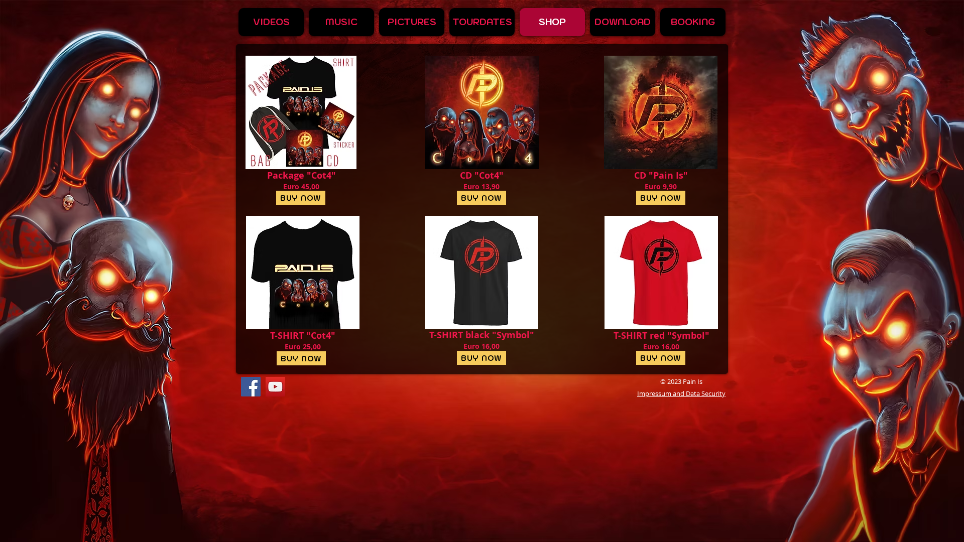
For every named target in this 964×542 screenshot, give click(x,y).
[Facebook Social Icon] (251, 386)
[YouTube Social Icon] (275, 386)
